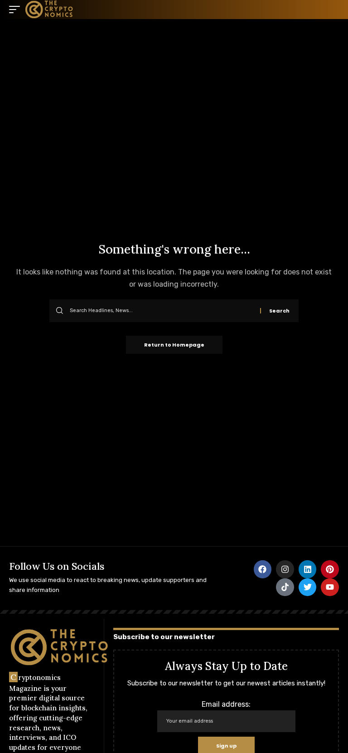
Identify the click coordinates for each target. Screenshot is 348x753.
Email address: (226, 704)
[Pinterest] (330, 569)
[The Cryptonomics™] (49, 9)
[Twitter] (308, 587)
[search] (332, 9)
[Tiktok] (285, 587)
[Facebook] (263, 569)
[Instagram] (285, 569)
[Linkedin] (308, 569)
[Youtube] (330, 587)
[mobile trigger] (16, 9)
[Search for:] (161, 310)
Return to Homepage (174, 344)
